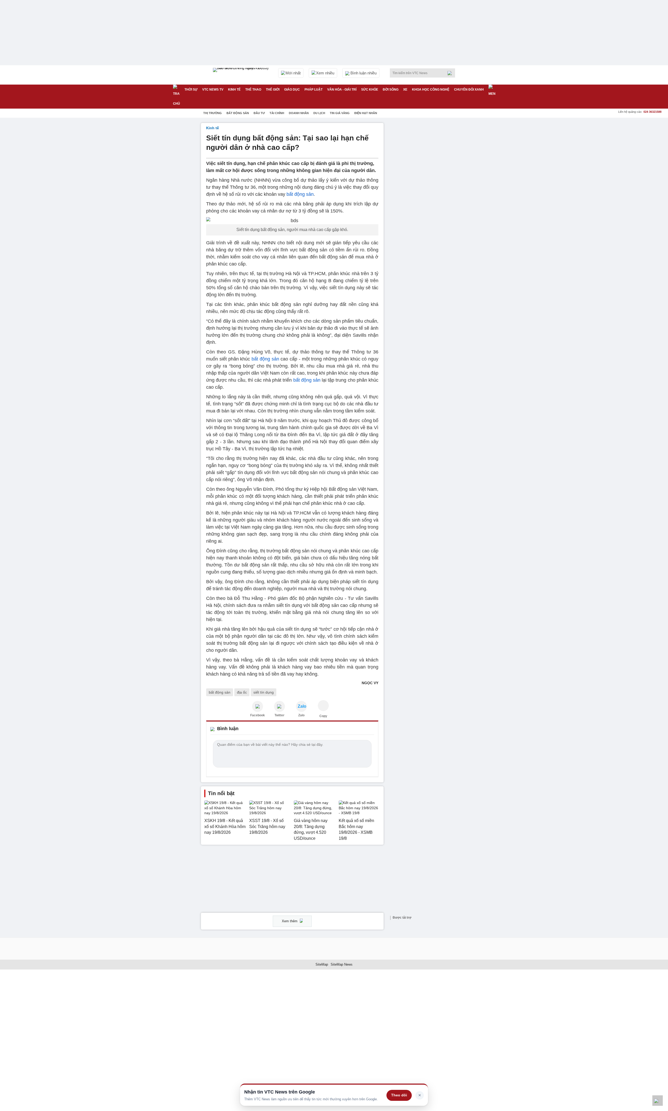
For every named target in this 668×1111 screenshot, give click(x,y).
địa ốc (242, 692)
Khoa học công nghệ (430, 89)
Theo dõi (399, 1095)
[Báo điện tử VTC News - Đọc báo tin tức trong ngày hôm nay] (241, 75)
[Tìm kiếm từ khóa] (451, 73)
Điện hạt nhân (365, 113)
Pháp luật (314, 89)
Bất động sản (237, 113)
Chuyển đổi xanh (469, 89)
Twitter (279, 715)
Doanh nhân (299, 113)
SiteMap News (342, 964)
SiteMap (321, 964)
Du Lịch (319, 113)
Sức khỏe (369, 89)
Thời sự (191, 89)
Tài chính (277, 113)
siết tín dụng (263, 692)
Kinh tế (234, 89)
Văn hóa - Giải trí (341, 89)
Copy (323, 716)
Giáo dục (292, 89)
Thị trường (212, 113)
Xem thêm (290, 921)
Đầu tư (259, 113)
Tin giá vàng (340, 113)
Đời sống (390, 89)
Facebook (257, 715)
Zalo (301, 715)
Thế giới (272, 89)
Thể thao (253, 89)
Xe (405, 89)
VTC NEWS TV (212, 89)
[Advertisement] (428, 201)
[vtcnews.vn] (257, 706)
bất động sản (300, 194)
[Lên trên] (657, 1100)
